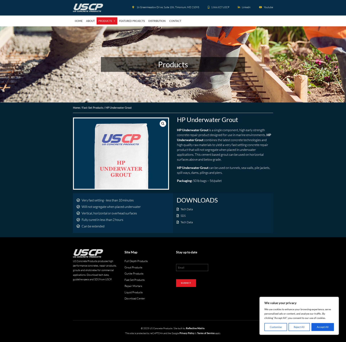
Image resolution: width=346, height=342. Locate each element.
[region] (299, 316)
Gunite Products (134, 273)
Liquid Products (134, 292)
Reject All (299, 326)
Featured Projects (132, 20)
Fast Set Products (135, 280)
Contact (175, 20)
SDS (183, 215)
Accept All (323, 326)
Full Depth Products (136, 261)
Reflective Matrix (195, 328)
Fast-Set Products (92, 107)
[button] (163, 123)
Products (105, 20)
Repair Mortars (133, 286)
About (90, 20)
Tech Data (187, 209)
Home (79, 20)
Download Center (135, 298)
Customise (276, 326)
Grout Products (133, 267)
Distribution (157, 20)
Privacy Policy (186, 333)
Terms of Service (206, 333)
